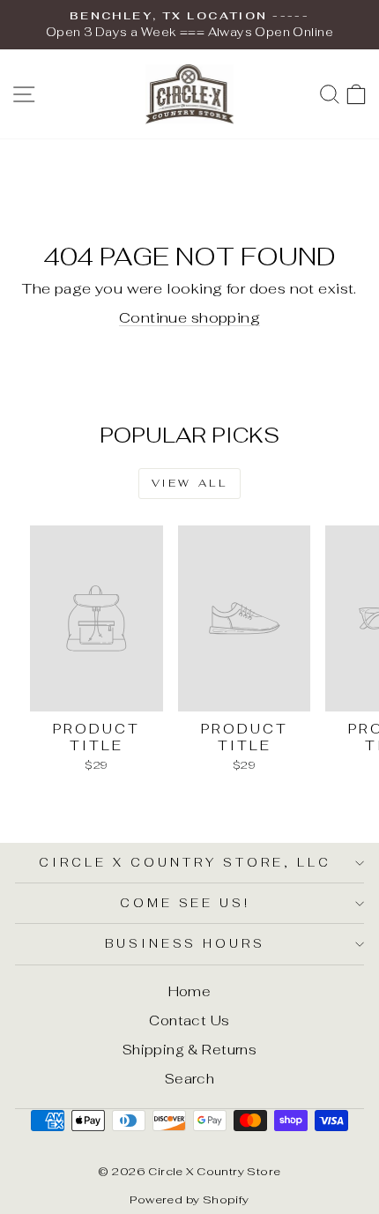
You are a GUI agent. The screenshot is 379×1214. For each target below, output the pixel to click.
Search (189, 1078)
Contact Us (189, 1020)
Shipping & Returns (189, 1049)
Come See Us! (185, 903)
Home (190, 991)
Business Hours (185, 943)
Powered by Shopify (189, 1199)
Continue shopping (189, 317)
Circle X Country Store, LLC (185, 862)
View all (190, 483)
